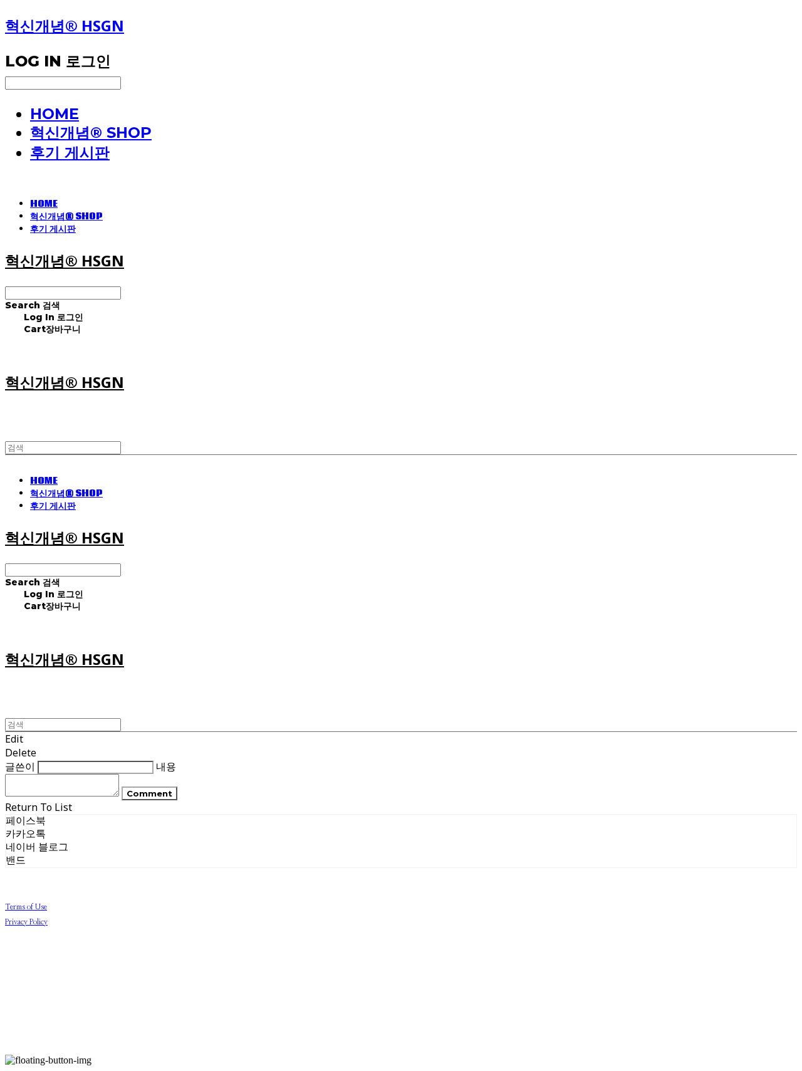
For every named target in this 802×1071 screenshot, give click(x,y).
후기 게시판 (70, 153)
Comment (149, 793)
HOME (54, 114)
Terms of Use (26, 907)
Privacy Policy (26, 922)
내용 (166, 766)
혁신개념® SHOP (91, 132)
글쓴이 (20, 766)
